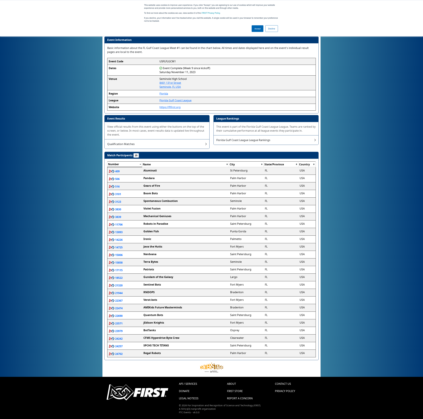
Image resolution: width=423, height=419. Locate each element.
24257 (119, 346)
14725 (119, 247)
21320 (119, 285)
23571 (119, 323)
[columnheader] (124, 164)
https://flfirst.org (170, 107)
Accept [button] (257, 28)
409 (117, 171)
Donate (184, 391)
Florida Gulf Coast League (175, 100)
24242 (119, 338)
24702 (119, 354)
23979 (119, 331)
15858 (119, 262)
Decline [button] (271, 28)
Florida (163, 93)
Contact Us (283, 384)
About (231, 384)
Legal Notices (188, 398)
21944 (119, 293)
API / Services (188, 384)
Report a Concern (240, 398)
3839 (118, 217)
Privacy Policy (210, 12)
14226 (119, 240)
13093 (119, 232)
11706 (119, 224)
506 (117, 179)
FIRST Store (235, 391)
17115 (119, 270)
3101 (118, 194)
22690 (119, 316)
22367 (119, 300)
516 (117, 186)
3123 (118, 202)
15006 (119, 255)
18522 (119, 278)
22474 (119, 308)
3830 (118, 209)
